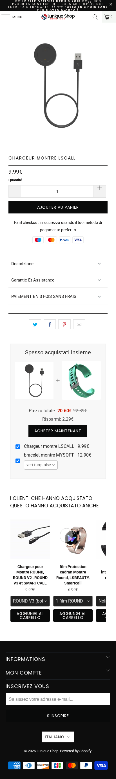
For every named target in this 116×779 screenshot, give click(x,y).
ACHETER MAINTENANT (57, 431)
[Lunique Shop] (58, 17)
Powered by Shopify (76, 751)
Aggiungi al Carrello (30, 615)
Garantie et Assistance (32, 280)
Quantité (15, 180)
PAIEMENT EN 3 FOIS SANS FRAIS (43, 296)
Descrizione (22, 263)
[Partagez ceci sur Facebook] (50, 324)
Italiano (54, 737)
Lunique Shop (47, 751)
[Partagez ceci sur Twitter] (35, 324)
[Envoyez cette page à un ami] (79, 324)
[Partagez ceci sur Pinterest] (64, 324)
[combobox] (41, 465)
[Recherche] (95, 17)
